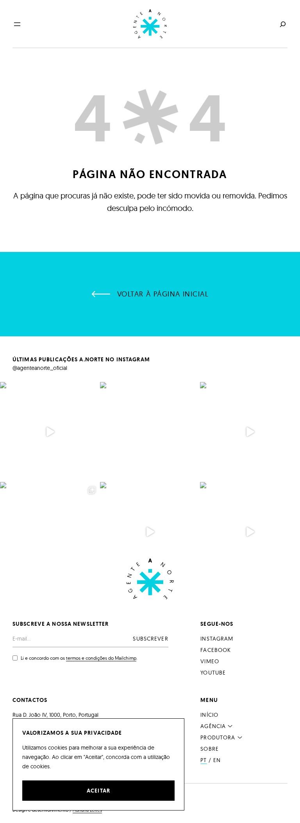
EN (217, 760)
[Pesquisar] (282, 24)
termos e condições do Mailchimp (101, 658)
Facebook (215, 649)
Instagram (216, 638)
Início (209, 714)
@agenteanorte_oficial (39, 367)
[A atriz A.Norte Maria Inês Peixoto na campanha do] (250, 432)
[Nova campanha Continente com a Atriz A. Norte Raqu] (150, 532)
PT (203, 760)
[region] (98, 764)
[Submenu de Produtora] (240, 737)
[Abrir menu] (17, 24)
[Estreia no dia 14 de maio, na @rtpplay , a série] (50, 432)
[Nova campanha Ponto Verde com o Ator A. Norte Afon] (250, 532)
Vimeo (209, 661)
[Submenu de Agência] (230, 725)
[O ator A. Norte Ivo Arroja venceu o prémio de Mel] (50, 532)
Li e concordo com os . (79, 658)
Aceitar (98, 790)
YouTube (213, 672)
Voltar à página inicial (163, 293)
